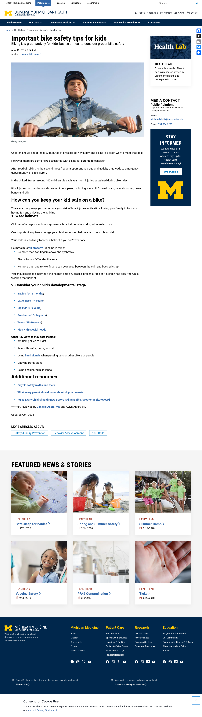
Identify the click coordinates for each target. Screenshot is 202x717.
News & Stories (77, 650)
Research (60, 3)
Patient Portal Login (115, 650)
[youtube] (89, 662)
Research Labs (142, 637)
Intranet (166, 650)
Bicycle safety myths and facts (36, 385)
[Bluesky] (198, 47)
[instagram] (78, 662)
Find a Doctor (14, 22)
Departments (93, 3)
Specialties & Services (116, 637)
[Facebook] (198, 30)
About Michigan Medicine (18, 3)
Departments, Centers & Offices (178, 642)
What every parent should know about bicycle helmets (50, 392)
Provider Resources (115, 655)
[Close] (196, 700)
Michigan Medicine (84, 627)
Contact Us (154, 22)
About (73, 633)
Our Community (170, 637)
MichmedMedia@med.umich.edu (166, 119)
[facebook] (72, 662)
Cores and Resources (145, 646)
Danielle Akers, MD (48, 406)
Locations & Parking (115, 642)
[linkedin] (148, 662)
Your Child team (30, 54)
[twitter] (83, 662)
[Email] (198, 41)
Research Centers (143, 642)
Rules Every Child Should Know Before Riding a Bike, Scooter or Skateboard (63, 399)
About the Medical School (175, 646)
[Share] (198, 52)
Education (76, 3)
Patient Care (43, 3)
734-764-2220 (165, 124)
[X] (198, 36)
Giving (73, 646)
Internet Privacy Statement (42, 710)
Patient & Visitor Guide (117, 646)
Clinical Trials (141, 633)
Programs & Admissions (174, 633)
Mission (74, 637)
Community (76, 642)
